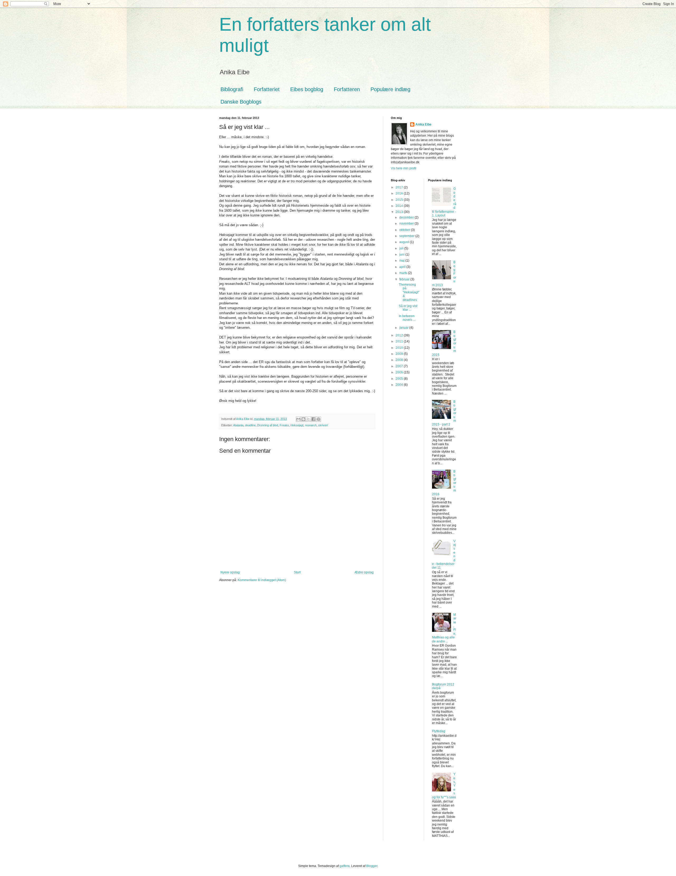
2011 (400, 341)
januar (404, 328)
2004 (400, 385)
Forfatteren (347, 89)
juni (402, 254)
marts (403, 273)
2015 (400, 200)
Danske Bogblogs (240, 102)
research (311, 425)
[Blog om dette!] (303, 419)
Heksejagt (296, 425)
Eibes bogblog (306, 89)
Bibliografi (231, 89)
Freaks (284, 425)
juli (401, 248)
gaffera (345, 866)
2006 (400, 372)
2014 (400, 206)
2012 (400, 335)
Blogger (371, 866)
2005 (400, 379)
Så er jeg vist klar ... (408, 308)
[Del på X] (308, 419)
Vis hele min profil (403, 168)
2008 (400, 360)
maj (402, 260)
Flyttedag (438, 731)
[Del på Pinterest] (318, 419)
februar (404, 279)
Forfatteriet (267, 89)
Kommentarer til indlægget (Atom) (262, 580)
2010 (400, 348)
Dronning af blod (267, 425)
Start (297, 572)
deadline (250, 425)
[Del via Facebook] (313, 419)
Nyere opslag (230, 572)
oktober (405, 230)
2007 (400, 366)
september (407, 236)
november (407, 223)
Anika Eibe (423, 124)
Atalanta (238, 425)
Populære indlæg (390, 89)
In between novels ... (407, 318)
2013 (400, 212)
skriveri (323, 425)
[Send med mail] (298, 419)
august (404, 242)
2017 (400, 187)
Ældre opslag (364, 572)
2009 (400, 354)
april (402, 267)
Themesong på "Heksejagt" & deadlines (409, 292)
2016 (400, 193)
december (407, 217)
